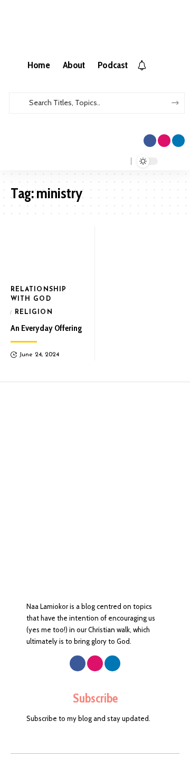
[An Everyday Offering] (47, 252)
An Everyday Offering (46, 328)
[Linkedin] (178, 140)
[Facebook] (150, 140)
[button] (95, 119)
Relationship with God (38, 294)
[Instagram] (164, 140)
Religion (34, 312)
